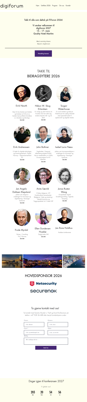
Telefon (49, 328)
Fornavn (26, 320)
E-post (25, 328)
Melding (26, 335)
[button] (43, 53)
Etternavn (50, 320)
